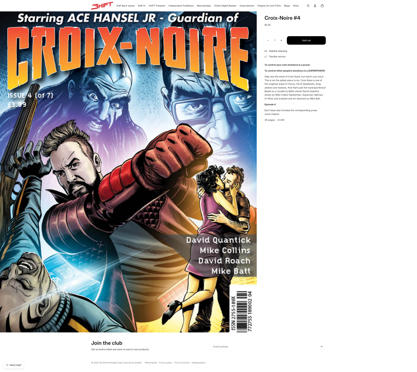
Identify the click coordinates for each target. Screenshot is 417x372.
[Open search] (308, 5)
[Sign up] (321, 346)
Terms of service (182, 362)
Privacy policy (165, 362)
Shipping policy (199, 362)
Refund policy (151, 362)
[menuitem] (296, 5)
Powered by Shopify (132, 362)
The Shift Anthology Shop (110, 362)
